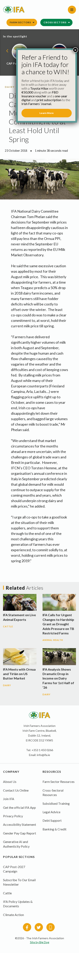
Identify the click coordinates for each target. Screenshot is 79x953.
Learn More (47, 112)
